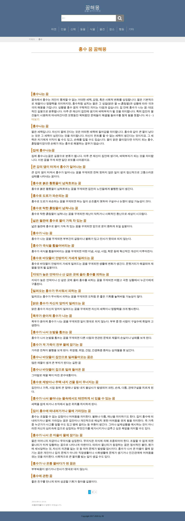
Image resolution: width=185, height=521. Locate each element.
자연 (53, 29)
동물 (82, 29)
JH (103, 516)
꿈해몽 (92, 7)
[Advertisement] (92, 73)
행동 (121, 29)
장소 (112, 29)
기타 (131, 29)
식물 (92, 29)
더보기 (35, 119)
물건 (102, 29)
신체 (73, 29)
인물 (63, 29)
